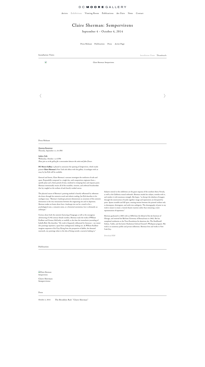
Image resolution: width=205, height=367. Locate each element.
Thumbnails (162, 55)
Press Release (86, 44)
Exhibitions (76, 13)
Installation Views (147, 55)
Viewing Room (92, 13)
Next (164, 96)
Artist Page (120, 44)
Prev (40, 96)
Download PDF (109, 235)
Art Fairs (120, 13)
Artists (65, 13)
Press (109, 44)
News (130, 13)
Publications (108, 13)
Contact (140, 13)
